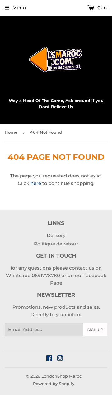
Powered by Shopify (53, 383)
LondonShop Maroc (61, 376)
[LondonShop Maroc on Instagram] (60, 359)
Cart (101, 8)
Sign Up (95, 329)
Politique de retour (56, 244)
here (35, 183)
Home (11, 132)
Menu (19, 8)
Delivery (56, 235)
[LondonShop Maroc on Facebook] (49, 359)
